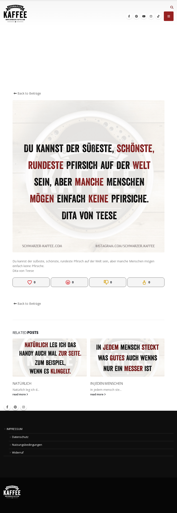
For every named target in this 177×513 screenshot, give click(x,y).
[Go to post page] (50, 357)
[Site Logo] (15, 14)
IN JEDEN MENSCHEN (106, 383)
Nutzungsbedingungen (27, 445)
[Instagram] (151, 16)
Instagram (23, 407)
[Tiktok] (158, 16)
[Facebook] (129, 16)
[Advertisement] (88, 58)
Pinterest (15, 407)
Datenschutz (20, 437)
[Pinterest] (136, 16)
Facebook (7, 407)
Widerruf (18, 452)
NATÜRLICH (22, 383)
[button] (172, 7)
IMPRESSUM (14, 429)
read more (19, 394)
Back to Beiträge (29, 93)
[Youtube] (144, 16)
